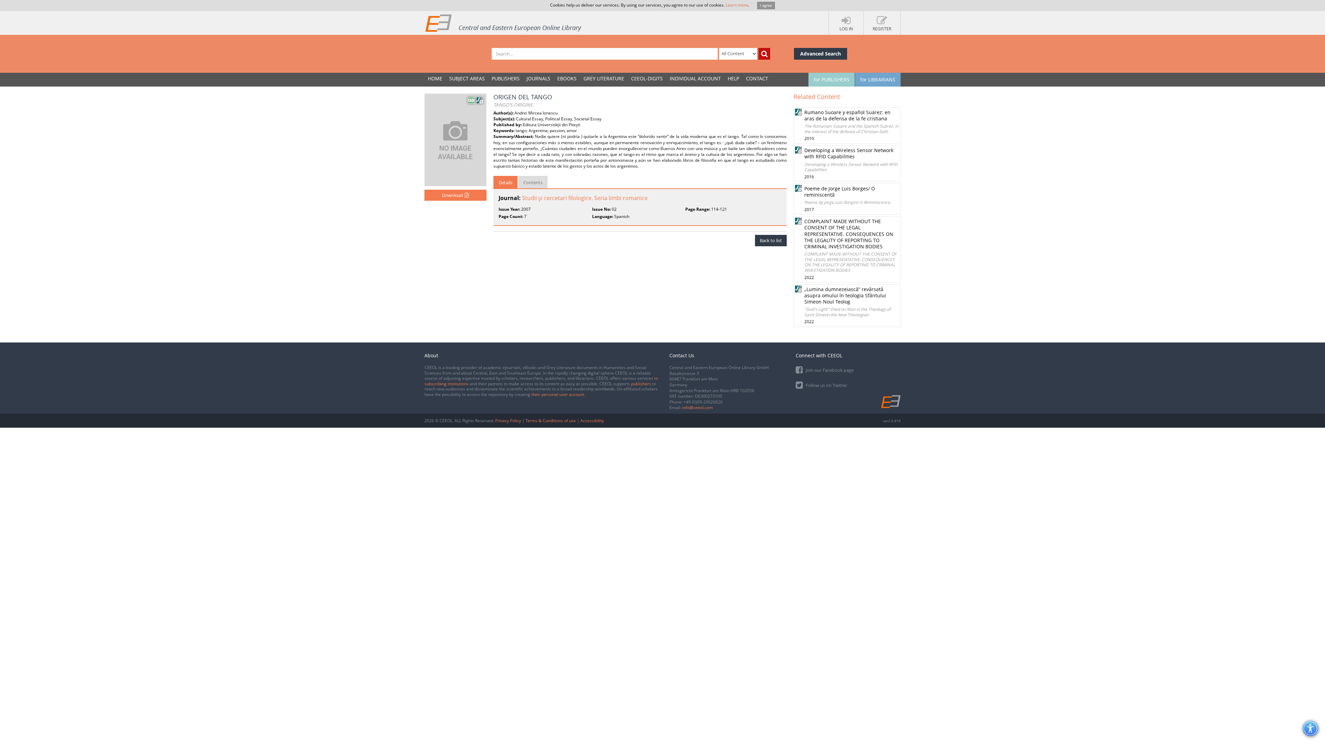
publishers (641, 384)
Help (733, 78)
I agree (766, 5)
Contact (757, 78)
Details (505, 182)
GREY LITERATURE (603, 78)
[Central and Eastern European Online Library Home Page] (503, 22)
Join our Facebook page (829, 370)
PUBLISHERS (506, 78)
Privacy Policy (508, 421)
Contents (532, 182)
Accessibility (592, 421)
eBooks (567, 78)
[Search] (764, 54)
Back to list (771, 240)
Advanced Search (820, 53)
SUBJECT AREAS (467, 78)
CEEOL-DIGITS (647, 78)
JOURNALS (538, 78)
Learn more (737, 5)
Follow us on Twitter (826, 385)
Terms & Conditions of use (551, 421)
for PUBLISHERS (832, 79)
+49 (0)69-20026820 (703, 402)
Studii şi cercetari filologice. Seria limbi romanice (585, 198)
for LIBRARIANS (877, 79)
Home (435, 78)
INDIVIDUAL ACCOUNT (695, 78)
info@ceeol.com (697, 407)
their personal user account (557, 394)
